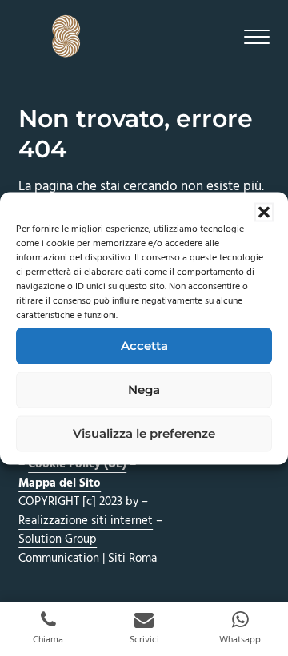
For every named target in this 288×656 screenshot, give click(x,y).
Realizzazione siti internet (85, 521)
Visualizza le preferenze (144, 433)
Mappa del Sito (59, 483)
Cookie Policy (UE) (77, 464)
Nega (144, 389)
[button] (264, 212)
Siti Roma (132, 558)
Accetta (144, 345)
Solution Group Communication (58, 549)
